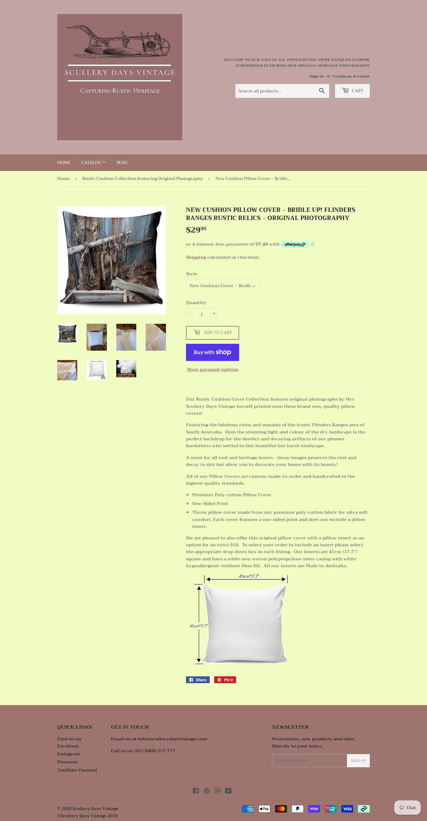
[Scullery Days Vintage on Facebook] (196, 791)
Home (64, 162)
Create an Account (351, 76)
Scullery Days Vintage (95, 808)
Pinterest (67, 762)
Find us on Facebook (69, 742)
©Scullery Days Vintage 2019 (87, 815)
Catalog (91, 162)
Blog (122, 162)
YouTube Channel (77, 770)
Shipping (196, 257)
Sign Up (358, 761)
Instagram (68, 754)
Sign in (316, 76)
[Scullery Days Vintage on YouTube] (228, 791)
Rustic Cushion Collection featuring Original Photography (142, 178)
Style (191, 273)
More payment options (213, 369)
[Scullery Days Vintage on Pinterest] (206, 791)
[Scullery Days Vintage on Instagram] (217, 791)
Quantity (196, 302)
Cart (357, 90)
